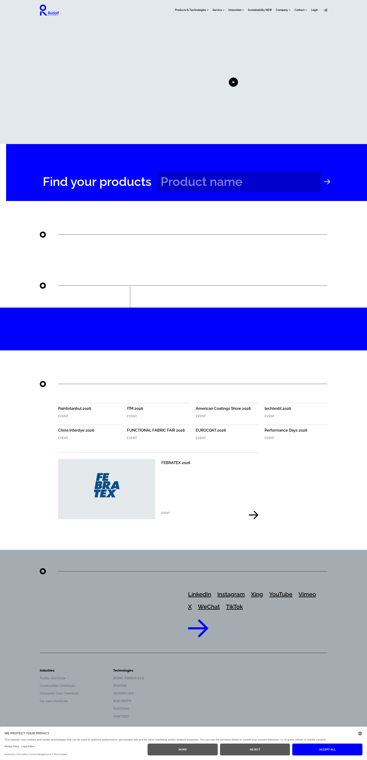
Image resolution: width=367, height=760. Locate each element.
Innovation (234, 9)
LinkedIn (199, 594)
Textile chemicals (52, 678)
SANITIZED (121, 716)
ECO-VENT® (122, 701)
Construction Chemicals (57, 686)
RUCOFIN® (121, 709)
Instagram (231, 594)
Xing (257, 594)
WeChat (209, 606)
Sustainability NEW (260, 9)
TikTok (234, 606)
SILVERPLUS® (123, 693)
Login (314, 9)
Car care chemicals (54, 701)
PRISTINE (120, 686)
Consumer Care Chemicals (59, 693)
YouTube (280, 594)
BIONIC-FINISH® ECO (128, 678)
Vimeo (307, 594)
